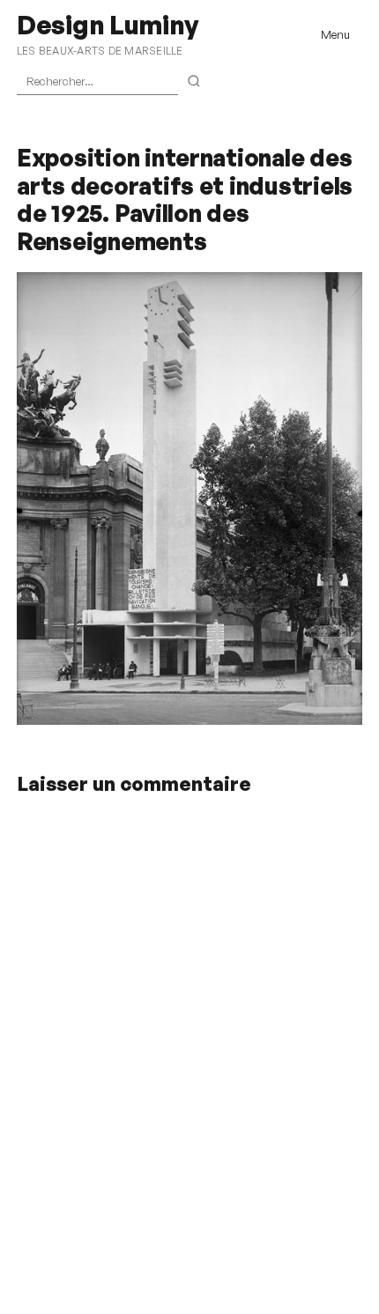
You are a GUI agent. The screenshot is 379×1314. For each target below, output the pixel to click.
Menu (335, 34)
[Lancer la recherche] (194, 82)
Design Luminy (107, 25)
